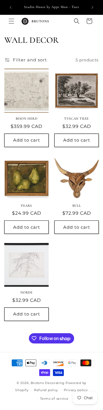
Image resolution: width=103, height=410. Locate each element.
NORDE (26, 292)
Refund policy (46, 390)
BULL (76, 206)
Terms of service (54, 399)
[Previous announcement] (10, 7)
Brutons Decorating (48, 383)
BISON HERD (26, 118)
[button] (11, 21)
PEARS (26, 206)
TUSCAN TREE (76, 118)
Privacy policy (76, 390)
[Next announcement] (92, 7)
